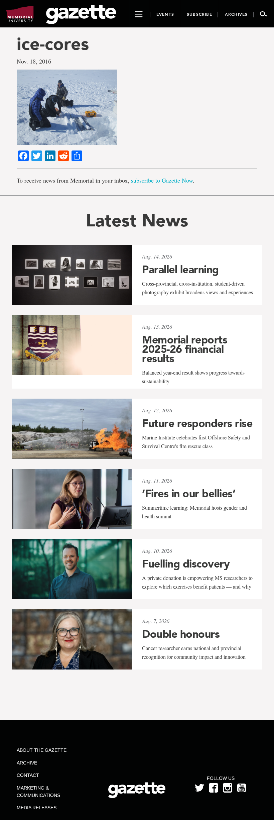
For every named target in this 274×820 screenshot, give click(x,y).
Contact (28, 775)
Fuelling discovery (186, 564)
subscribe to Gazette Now (162, 180)
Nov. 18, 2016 (34, 61)
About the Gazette (41, 750)
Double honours (181, 634)
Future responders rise (197, 423)
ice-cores (53, 43)
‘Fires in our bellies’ (188, 493)
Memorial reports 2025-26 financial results (184, 349)
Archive (27, 762)
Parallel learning (180, 269)
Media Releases (36, 807)
